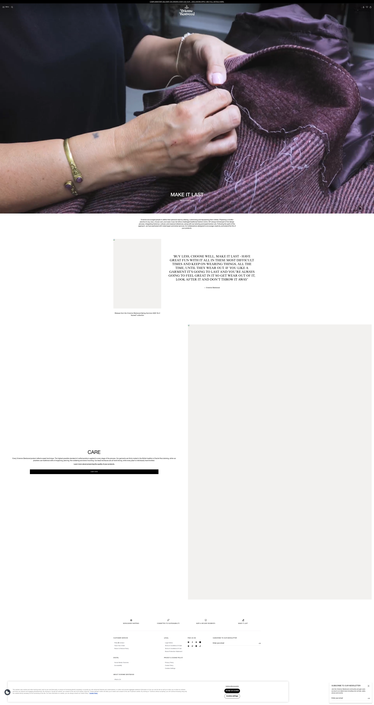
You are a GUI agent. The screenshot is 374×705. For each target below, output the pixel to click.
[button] (7, 692)
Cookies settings (232, 696)
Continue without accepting (232, 686)
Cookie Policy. (93, 693)
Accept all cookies (232, 690)
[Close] (368, 686)
